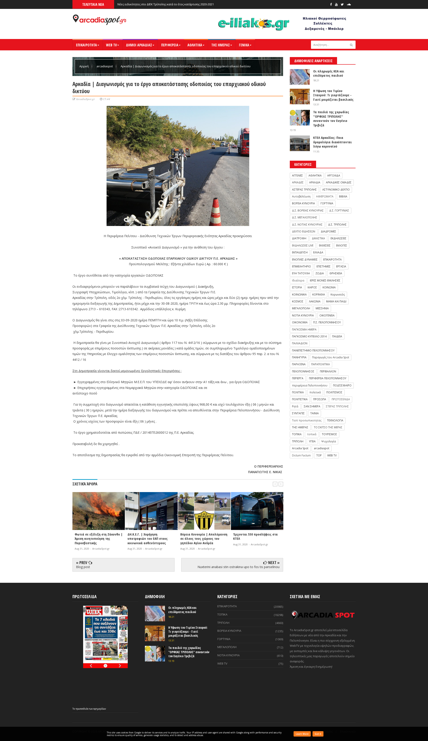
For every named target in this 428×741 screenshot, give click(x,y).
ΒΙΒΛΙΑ (343, 196)
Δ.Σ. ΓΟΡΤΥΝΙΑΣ (339, 210)
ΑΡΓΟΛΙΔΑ (333, 175)
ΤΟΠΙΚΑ (297, 434)
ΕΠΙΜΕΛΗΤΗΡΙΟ (301, 266)
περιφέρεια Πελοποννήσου (309, 385)
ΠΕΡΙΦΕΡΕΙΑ (169, 45)
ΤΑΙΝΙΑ (314, 413)
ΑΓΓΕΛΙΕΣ (297, 175)
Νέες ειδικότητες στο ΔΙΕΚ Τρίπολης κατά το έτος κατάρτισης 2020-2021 (165, 4)
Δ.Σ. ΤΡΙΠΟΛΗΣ (337, 224)
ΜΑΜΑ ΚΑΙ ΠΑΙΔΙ (336, 301)
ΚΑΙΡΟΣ (312, 287)
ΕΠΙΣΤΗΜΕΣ (324, 266)
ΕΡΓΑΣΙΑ (341, 266)
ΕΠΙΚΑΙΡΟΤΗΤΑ (86, 45)
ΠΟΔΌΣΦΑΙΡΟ (342, 385)
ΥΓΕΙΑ (312, 441)
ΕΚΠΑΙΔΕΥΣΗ (300, 252)
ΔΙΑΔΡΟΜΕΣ (328, 231)
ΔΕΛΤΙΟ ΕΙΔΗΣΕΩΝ (303, 231)
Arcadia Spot (300, 448)
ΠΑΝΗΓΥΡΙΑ (299, 357)
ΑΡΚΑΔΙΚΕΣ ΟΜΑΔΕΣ (339, 182)
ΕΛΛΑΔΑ (318, 252)
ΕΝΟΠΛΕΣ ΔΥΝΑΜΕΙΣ (305, 259)
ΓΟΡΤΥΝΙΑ (327, 203)
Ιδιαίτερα (298, 280)
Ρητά (295, 406)
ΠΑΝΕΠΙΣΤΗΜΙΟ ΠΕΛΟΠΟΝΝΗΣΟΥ (313, 350)
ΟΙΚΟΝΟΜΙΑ (300, 322)
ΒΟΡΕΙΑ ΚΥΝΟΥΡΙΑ (303, 203)
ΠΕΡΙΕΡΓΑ (297, 378)
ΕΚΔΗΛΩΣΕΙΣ (338, 238)
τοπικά (311, 434)
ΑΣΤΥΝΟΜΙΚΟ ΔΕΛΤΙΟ (336, 189)
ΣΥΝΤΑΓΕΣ (298, 413)
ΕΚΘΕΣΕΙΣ (325, 245)
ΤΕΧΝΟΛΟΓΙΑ (335, 420)
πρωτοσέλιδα (82, 708)
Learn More (302, 733)
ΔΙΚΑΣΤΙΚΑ (318, 238)
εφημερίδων (99, 708)
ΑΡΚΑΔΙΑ (314, 182)
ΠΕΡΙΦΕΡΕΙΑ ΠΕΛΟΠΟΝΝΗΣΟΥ (327, 378)
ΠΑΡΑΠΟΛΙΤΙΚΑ (320, 364)
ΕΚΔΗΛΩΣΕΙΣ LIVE (302, 245)
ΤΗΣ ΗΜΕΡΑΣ (220, 45)
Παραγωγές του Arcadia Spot (330, 357)
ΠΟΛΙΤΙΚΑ (298, 392)
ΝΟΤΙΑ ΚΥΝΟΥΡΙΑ (303, 315)
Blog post (83, 567)
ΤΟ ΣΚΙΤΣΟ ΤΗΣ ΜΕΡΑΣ (328, 427)
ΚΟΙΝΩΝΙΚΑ (299, 294)
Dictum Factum (301, 455)
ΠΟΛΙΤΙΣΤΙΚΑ (300, 399)
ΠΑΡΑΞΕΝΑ (299, 364)
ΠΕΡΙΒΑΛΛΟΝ (328, 371)
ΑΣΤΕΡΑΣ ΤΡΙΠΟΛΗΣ (304, 189)
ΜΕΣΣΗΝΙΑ (322, 308)
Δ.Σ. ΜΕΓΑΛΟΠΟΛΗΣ (304, 217)
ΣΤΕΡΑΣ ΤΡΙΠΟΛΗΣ (337, 406)
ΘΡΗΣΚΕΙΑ (335, 273)
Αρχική (84, 66)
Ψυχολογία (328, 441)
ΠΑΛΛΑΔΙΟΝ (299, 343)
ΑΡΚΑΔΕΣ (298, 182)
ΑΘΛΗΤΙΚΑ (194, 45)
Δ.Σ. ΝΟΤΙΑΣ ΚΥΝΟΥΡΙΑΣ (307, 224)
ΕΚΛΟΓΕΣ (341, 245)
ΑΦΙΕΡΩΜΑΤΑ (324, 196)
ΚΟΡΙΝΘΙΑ (318, 294)
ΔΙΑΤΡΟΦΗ (299, 238)
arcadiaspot (105, 66)
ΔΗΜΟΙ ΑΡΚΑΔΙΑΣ (139, 45)
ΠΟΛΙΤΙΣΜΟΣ (334, 392)
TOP (319, 455)
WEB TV (111, 45)
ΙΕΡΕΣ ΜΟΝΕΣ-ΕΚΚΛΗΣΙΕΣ (325, 280)
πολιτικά (315, 392)
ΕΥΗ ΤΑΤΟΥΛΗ (301, 273)
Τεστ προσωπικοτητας (306, 420)
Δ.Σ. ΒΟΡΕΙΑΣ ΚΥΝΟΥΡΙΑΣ (308, 210)
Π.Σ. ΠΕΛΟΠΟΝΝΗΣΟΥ (327, 322)
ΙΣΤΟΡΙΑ (297, 287)
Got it (318, 733)
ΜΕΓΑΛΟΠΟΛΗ (301, 308)
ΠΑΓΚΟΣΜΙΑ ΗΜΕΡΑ (304, 329)
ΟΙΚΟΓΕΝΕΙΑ (327, 315)
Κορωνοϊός (338, 294)
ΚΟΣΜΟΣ (297, 301)
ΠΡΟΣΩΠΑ (319, 399)
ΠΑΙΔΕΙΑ (337, 336)
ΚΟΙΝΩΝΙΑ (329, 287)
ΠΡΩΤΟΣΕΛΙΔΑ (341, 399)
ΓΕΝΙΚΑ (244, 45)
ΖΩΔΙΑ (319, 273)
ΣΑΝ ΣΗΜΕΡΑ (312, 406)
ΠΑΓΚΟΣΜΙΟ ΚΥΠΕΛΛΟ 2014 (309, 336)
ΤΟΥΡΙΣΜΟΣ (329, 434)
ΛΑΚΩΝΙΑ (315, 301)
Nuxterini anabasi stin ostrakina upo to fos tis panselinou (239, 567)
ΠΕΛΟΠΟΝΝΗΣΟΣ (303, 371)
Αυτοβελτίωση (301, 196)
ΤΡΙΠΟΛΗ (297, 441)
